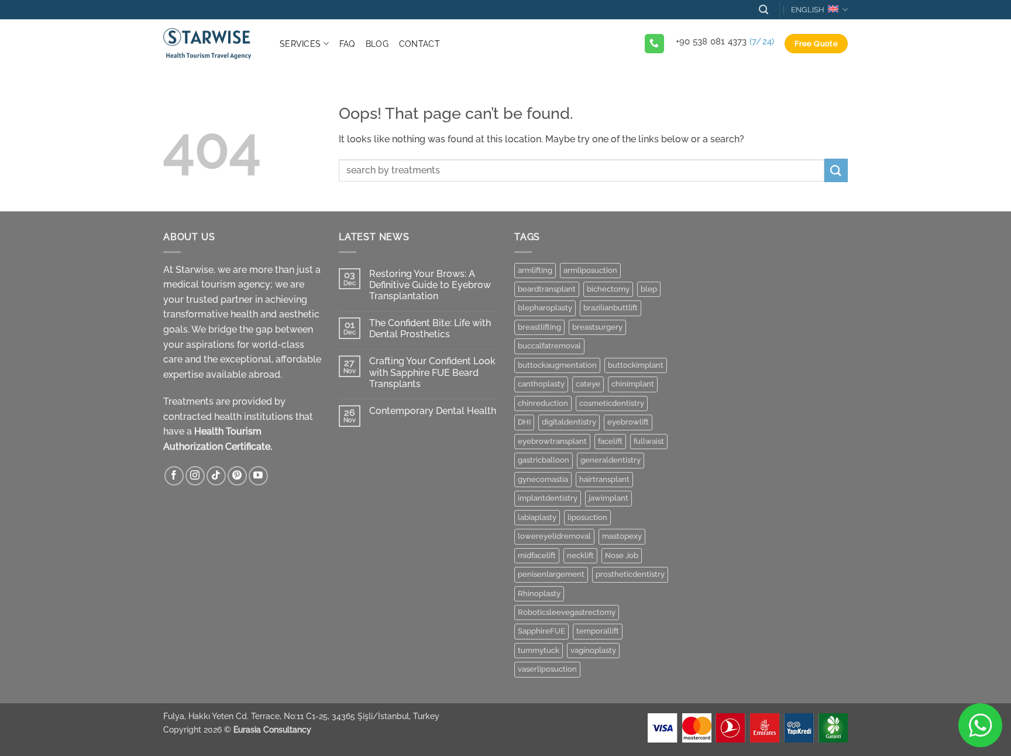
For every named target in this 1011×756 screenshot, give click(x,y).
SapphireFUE (541, 631)
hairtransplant (604, 479)
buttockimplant (635, 365)
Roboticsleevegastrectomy (566, 612)
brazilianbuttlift (610, 307)
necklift (580, 555)
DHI (524, 422)
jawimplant (608, 498)
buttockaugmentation (557, 365)
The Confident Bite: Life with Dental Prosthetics (430, 328)
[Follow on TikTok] (216, 475)
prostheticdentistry (630, 574)
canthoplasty (541, 383)
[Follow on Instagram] (195, 475)
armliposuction (590, 270)
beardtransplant (547, 289)
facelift (610, 441)
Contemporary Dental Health (432, 410)
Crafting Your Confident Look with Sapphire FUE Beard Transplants (432, 372)
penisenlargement (551, 574)
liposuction (587, 517)
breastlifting (539, 327)
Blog (377, 44)
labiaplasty (537, 517)
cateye (588, 383)
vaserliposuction (547, 669)
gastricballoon (543, 460)
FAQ (347, 44)
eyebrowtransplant (552, 441)
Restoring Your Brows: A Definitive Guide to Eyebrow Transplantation (430, 285)
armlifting (535, 270)
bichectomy (608, 289)
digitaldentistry (569, 422)
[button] (763, 9)
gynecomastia (543, 479)
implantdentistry (547, 498)
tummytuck (538, 650)
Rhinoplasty (539, 593)
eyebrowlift (628, 422)
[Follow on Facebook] (174, 475)
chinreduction (543, 403)
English (808, 9)
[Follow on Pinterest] (237, 475)
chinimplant (632, 383)
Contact (419, 44)
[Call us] (654, 44)
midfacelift (537, 555)
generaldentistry (610, 460)
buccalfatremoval (549, 345)
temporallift (597, 631)
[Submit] (836, 170)
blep (649, 289)
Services (300, 44)
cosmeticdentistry (611, 403)
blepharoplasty (545, 307)
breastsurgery (597, 327)
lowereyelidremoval (554, 536)
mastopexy (622, 536)
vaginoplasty (593, 650)
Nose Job (621, 555)
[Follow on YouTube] (258, 475)
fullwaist (649, 441)
